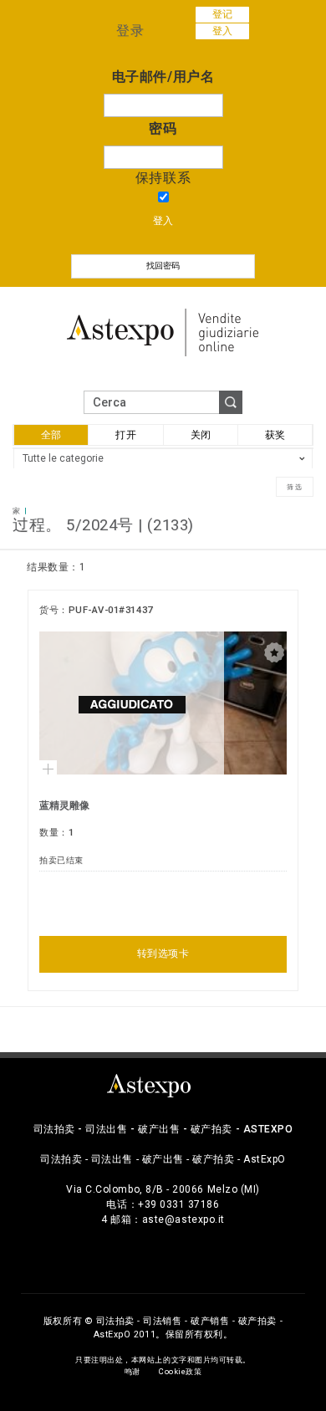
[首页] (163, 331)
